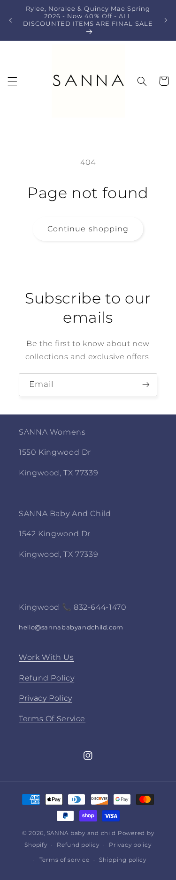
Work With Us (46, 657)
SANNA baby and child (81, 833)
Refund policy (78, 845)
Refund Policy (46, 677)
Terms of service (64, 860)
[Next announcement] (165, 20)
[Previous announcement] (10, 20)
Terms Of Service (52, 718)
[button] (12, 81)
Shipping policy (122, 860)
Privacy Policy (45, 698)
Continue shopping (88, 228)
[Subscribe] (146, 384)
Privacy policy (130, 845)
